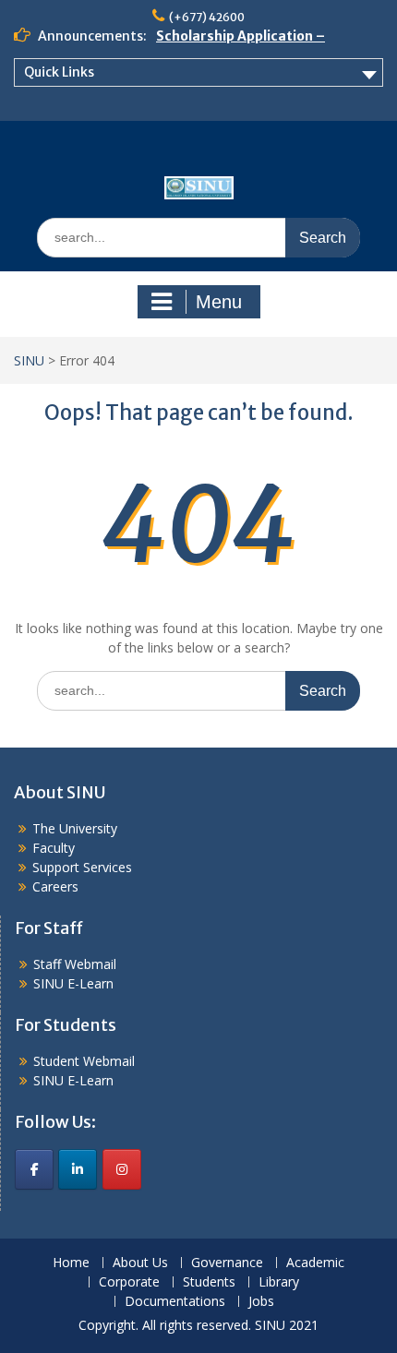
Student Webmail (84, 1061)
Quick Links (59, 72)
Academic (315, 1263)
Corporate (129, 1282)
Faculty (53, 847)
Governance (227, 1263)
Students (209, 1282)
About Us (140, 1263)
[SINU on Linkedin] (77, 1169)
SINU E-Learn (73, 983)
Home (71, 1263)
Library (279, 1282)
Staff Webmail (74, 964)
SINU (29, 360)
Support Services (82, 867)
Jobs (261, 1302)
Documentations (175, 1302)
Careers (55, 886)
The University (74, 828)
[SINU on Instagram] (121, 1169)
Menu (219, 302)
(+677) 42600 (207, 17)
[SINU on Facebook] (34, 1169)
